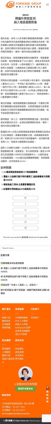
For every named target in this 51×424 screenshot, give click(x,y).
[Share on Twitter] (25, 210)
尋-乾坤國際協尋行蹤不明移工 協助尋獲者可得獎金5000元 (24, 278)
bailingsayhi (20, 327)
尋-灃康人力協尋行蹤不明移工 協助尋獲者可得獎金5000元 (24, 270)
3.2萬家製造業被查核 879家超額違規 (20, 172)
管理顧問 (6, 348)
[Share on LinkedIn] (26, 228)
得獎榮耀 (6, 327)
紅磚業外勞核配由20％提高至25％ (19, 189)
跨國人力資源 (21, 324)
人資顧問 (6, 352)
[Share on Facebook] (25, 204)
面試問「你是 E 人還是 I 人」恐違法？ (20, 285)
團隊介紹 (6, 355)
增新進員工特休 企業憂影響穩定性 (19, 184)
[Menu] (47, 4)
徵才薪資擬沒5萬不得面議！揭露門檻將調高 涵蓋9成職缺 (25, 291)
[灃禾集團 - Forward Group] (24, 4)
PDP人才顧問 (21, 321)
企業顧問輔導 (21, 317)
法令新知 (19, 355)
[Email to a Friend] (25, 216)
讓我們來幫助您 (25, 388)
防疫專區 (19, 348)
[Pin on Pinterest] (25, 222)
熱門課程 (19, 358)
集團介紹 (6, 317)
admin (35, 29)
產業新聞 (25, 15)
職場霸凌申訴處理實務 (13, 263)
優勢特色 (6, 321)
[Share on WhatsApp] (25, 198)
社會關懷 (6, 324)
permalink (44, 237)
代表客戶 (35, 317)
